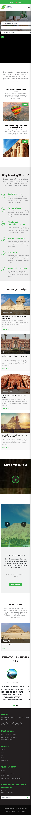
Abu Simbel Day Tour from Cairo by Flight (14, 396)
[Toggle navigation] (29, 7)
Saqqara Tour (7, 645)
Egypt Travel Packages (8, 734)
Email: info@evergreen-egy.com (11, 778)
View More (5, 329)
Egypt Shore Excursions (9, 737)
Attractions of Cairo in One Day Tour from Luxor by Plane (14, 436)
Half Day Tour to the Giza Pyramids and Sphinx (14, 317)
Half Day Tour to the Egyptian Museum (15, 356)
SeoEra (24, 808)
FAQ (2, 755)
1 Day (3, 648)
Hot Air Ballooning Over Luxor (15, 90)
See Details (15, 584)
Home (8, 811)
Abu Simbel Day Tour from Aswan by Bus (16, 126)
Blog (2, 757)
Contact (4, 752)
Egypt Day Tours (6, 739)
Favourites (4, 760)
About (3, 750)
